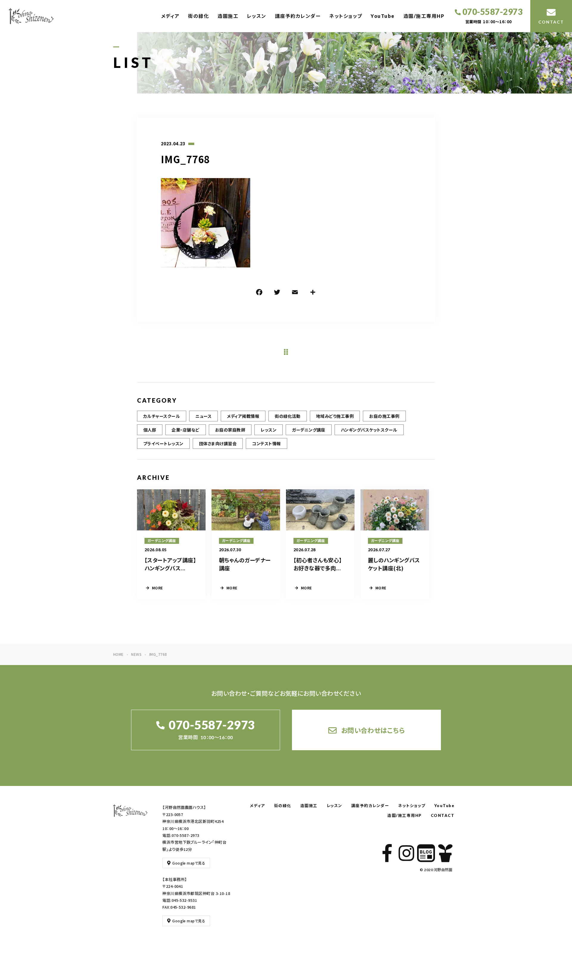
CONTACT (443, 815)
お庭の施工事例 (384, 416)
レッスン (256, 16)
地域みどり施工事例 (335, 416)
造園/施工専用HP (423, 16)
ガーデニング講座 (308, 430)
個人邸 (149, 430)
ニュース (203, 416)
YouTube (383, 16)
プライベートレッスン (163, 443)
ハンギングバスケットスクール (369, 430)
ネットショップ (345, 16)
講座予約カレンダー (298, 16)
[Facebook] (259, 293)
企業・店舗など (185, 430)
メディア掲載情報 (243, 416)
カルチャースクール (161, 416)
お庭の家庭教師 (230, 430)
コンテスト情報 (266, 443)
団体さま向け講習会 (218, 443)
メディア (170, 16)
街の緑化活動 (288, 416)
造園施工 (227, 16)
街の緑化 (198, 16)
